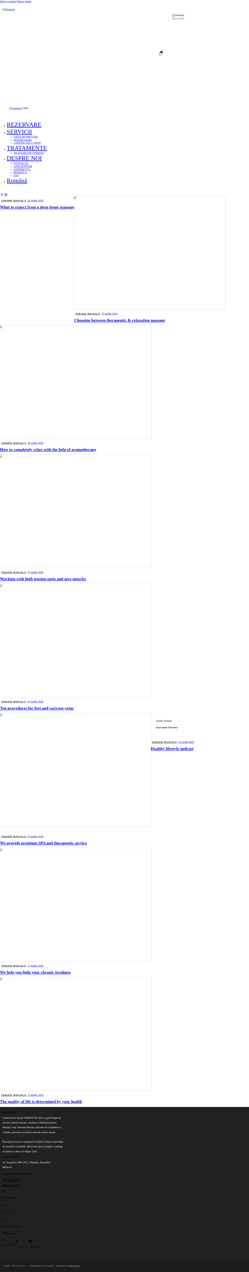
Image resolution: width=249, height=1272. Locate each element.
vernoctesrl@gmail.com (17, 1173)
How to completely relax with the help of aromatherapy (48, 449)
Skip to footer (24, 1)
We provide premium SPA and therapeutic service (43, 843)
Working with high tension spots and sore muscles (43, 579)
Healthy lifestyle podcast (172, 748)
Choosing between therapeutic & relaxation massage (119, 320)
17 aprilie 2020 (35, 572)
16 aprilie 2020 (35, 701)
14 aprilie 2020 (186, 742)
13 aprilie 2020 (35, 965)
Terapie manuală (13, 200)
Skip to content (8, 1)
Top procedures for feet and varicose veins (37, 708)
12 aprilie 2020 (35, 1095)
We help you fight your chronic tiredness (35, 972)
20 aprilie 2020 (35, 200)
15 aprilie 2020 (35, 836)
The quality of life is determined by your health (41, 1101)
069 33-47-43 (11, 1185)
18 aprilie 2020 (35, 443)
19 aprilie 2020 (109, 313)
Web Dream (74, 1266)
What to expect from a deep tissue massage (37, 207)
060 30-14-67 (11, 1180)
